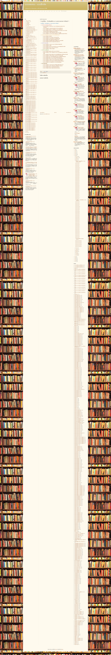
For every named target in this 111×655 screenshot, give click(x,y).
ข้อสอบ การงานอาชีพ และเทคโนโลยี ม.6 (79, 292)
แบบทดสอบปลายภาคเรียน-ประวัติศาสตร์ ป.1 (30, 55)
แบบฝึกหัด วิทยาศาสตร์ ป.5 (78, 554)
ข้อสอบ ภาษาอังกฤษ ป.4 (77, 385)
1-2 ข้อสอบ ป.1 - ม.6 (28, 21)
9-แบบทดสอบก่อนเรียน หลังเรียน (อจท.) (30, 44)
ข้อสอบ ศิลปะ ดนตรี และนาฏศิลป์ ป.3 (79, 439)
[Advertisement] (46, 15)
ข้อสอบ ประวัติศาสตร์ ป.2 (77, 335)
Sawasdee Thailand (77, 133)
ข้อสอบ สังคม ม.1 (76, 456)
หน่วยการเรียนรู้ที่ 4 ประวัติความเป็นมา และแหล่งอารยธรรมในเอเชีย (53, 55)
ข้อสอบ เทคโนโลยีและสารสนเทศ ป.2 (79, 319)
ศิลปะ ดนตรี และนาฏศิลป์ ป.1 (78, 612)
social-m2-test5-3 (77, 164)
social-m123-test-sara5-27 (78, 240)
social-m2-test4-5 (77, 173)
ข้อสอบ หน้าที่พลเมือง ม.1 (77, 496)
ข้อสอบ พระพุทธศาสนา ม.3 (78, 357)
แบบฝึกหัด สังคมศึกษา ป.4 (77, 557)
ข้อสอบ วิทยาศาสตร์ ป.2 (77, 426)
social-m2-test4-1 (77, 178)
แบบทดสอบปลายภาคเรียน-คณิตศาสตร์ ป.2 (31, 54)
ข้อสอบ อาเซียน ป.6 (77, 511)
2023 (75, 154)
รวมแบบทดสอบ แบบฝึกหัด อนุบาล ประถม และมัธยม (79, 91)
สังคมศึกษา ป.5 (76, 628)
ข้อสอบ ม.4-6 (76, 403)
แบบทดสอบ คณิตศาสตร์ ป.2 (78, 534)
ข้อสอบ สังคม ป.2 (76, 452)
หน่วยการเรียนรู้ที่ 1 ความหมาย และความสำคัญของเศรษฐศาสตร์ (52, 44)
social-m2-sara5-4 (77, 201)
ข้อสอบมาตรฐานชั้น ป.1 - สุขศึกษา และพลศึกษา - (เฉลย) (81, 128)
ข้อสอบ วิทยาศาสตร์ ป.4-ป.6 (78, 429)
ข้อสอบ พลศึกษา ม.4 (77, 365)
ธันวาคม (76, 156)
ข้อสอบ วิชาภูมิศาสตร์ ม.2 (77, 413)
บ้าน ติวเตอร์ (76, 126)
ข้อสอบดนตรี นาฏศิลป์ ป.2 (78, 306)
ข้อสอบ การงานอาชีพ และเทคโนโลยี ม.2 (79, 283)
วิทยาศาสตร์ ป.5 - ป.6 (77, 609)
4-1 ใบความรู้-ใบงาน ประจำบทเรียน (30, 28)
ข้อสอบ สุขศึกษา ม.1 (77, 478)
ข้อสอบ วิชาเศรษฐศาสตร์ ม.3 (78, 419)
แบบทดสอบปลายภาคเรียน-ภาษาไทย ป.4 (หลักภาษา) (30, 67)
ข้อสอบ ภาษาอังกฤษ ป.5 (77, 387)
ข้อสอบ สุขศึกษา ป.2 (77, 473)
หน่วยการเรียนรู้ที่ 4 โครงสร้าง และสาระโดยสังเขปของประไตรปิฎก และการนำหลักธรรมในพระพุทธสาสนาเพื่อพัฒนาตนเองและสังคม (55, 31)
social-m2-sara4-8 (77, 208)
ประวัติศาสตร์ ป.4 (76, 575)
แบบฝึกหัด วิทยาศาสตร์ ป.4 (78, 553)
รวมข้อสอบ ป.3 (76, 602)
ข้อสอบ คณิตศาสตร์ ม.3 (77, 305)
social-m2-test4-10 (77, 167)
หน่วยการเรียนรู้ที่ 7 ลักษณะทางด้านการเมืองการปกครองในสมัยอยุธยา (53, 58)
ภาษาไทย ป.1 (76, 584)
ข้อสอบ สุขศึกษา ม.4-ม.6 (77, 482)
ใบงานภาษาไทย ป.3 (77, 562)
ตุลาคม (76, 158)
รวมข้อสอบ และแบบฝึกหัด (78, 141)
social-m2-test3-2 (77, 183)
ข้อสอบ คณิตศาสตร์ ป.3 (77, 297)
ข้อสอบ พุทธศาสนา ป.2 (77, 368)
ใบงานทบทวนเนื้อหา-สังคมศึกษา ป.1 (30, 128)
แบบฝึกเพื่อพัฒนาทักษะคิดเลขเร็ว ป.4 (79, 545)
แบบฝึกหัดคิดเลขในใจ (77, 547)
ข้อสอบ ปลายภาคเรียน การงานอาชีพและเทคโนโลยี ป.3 (79, 346)
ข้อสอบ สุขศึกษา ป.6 (77, 477)
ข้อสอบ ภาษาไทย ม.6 (77, 381)
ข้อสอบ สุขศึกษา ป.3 (77, 474)
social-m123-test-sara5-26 (78, 241)
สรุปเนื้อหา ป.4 (76, 615)
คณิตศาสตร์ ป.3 (76, 525)
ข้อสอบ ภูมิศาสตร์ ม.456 (77, 395)
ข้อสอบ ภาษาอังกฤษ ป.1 (77, 382)
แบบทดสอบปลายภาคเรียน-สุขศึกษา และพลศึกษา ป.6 (30, 94)
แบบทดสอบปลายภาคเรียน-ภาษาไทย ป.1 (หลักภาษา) (30, 62)
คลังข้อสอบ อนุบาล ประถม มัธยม (79, 54)
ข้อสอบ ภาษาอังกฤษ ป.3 (77, 384)
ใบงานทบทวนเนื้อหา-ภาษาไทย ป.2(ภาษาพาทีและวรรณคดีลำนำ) (31, 114)
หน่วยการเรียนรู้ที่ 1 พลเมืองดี (47, 36)
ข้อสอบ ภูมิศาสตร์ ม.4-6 (77, 396)
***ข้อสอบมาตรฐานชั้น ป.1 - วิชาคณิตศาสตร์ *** (30, 169)
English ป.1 (75, 643)
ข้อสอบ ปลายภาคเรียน (77, 345)
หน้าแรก (55, 112)
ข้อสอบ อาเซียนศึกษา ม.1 (77, 517)
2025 (75, 151)
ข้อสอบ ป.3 (75, 328)
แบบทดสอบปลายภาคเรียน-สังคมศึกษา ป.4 (31, 87)
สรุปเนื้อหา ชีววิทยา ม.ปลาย (78, 614)
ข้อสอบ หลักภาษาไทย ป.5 (77, 504)
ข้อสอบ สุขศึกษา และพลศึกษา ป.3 (78, 487)
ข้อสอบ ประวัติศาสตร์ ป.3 (77, 336)
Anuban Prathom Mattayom (78, 67)
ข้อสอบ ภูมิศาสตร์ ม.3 (77, 394)
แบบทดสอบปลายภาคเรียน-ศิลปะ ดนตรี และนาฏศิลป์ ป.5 (31, 83)
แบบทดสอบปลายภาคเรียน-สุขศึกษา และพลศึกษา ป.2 (30, 89)
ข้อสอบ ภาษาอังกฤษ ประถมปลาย (78, 389)
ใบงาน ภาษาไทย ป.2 (77, 561)
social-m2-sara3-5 (77, 218)
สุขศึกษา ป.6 (76, 637)
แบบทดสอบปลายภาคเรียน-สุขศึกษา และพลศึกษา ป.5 (30, 93)
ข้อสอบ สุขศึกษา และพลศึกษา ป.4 (78, 488)
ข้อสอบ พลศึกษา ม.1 (77, 362)
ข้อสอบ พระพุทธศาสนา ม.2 (78, 356)
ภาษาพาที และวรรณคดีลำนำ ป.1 (78, 591)
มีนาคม (76, 252)
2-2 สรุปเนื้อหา (27, 23)
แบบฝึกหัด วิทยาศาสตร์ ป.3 (78, 552)
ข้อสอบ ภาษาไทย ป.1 (77, 369)
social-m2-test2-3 (77, 189)
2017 (75, 261)
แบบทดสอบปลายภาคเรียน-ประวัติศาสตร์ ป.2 (30, 57)
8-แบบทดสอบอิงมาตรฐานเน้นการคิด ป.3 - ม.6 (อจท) (31, 37)
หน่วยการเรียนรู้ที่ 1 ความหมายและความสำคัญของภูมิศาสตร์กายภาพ (53, 64)
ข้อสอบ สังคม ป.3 (76, 453)
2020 (75, 257)
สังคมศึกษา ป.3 (76, 626)
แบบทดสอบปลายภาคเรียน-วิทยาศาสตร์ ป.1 (31, 72)
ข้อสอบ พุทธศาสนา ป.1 (77, 367)
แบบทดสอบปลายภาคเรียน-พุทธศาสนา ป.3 (31, 60)
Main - (75, 122)
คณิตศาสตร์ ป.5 (76, 527)
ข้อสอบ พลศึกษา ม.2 (77, 363)
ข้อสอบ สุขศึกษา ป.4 (77, 475)
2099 (75, 149)
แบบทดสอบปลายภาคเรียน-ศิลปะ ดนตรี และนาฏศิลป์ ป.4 (31, 81)
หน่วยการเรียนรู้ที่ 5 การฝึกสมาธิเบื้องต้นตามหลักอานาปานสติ (52, 32)
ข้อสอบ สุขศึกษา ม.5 (77, 483)
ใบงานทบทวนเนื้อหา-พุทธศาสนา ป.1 (30, 109)
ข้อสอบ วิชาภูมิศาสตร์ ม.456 (78, 415)
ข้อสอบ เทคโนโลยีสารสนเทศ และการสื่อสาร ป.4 (79, 321)
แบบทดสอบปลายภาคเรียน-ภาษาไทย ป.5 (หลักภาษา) (30, 69)
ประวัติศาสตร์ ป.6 (76, 577)
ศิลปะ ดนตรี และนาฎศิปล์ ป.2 (78, 611)
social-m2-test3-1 (77, 184)
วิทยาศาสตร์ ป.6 (76, 610)
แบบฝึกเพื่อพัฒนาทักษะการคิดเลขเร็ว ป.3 (79, 541)
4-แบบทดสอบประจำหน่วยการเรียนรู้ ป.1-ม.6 (31, 29)
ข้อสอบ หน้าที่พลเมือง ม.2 (77, 497)
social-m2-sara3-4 (77, 219)
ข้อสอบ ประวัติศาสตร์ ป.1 (77, 334)
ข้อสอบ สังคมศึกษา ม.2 (77, 469)
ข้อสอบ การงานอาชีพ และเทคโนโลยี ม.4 (79, 287)
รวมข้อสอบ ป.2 (76, 601)
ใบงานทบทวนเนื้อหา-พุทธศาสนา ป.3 (30, 111)
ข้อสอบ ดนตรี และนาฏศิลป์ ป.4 (78, 308)
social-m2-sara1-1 (77, 237)
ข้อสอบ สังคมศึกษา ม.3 (77, 470)
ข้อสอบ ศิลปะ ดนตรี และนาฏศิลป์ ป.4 (79, 440)
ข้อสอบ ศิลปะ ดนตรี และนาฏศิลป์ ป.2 (79, 438)
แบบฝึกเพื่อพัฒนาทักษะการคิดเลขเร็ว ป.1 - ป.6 (31, 99)
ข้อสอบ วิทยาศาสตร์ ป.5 (77, 430)
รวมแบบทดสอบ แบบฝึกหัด (78, 83)
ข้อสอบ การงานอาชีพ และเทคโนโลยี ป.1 (79, 270)
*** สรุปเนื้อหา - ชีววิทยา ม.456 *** (79, 68)
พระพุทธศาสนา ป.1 (77, 579)
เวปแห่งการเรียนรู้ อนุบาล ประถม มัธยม (80, 121)
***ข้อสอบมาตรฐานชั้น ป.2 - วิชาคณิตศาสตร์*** (30, 181)
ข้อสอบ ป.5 (75, 330)
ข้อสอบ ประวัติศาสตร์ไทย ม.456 (78, 333)
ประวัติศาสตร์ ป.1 (76, 573)
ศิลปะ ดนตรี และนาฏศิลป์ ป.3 (78, 613)
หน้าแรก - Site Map (28, 157)
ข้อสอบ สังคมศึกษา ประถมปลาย (78, 467)
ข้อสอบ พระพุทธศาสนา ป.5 (78, 353)
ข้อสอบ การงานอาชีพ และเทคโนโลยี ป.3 (79, 273)
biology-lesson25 (80, 77)
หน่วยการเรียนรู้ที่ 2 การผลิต (47, 45)
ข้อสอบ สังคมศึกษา (77, 458)
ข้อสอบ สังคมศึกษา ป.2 (77, 460)
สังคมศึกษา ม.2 (44, 72)
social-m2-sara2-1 (77, 230)
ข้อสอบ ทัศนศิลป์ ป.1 (77, 312)
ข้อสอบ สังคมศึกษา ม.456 (77, 471)
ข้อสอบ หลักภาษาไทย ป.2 (77, 501)
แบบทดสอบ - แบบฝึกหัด (35, 4)
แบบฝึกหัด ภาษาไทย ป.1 (77, 548)
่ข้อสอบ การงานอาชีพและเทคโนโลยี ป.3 (79, 275)
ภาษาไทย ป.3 (76, 586)
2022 (75, 155)
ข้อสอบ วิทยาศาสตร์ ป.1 (77, 425)
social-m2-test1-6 (77, 192)
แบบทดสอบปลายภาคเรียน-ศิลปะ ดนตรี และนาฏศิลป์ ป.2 (31, 80)
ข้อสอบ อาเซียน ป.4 (77, 509)
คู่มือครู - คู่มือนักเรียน (77, 48)
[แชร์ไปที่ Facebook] (46, 71)
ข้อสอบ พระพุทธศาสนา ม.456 (78, 359)
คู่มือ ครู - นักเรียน (77, 97)
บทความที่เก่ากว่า (68, 112)
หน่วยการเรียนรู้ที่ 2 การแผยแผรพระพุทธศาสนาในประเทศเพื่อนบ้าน (53, 28)
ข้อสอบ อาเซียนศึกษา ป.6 (77, 516)
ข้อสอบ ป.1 (75, 326)
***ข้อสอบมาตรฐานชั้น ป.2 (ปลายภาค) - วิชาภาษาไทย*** (30, 186)
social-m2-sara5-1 (77, 205)
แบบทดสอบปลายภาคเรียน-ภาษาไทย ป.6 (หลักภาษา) (30, 71)
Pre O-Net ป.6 (27, 132)
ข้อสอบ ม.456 (76, 402)
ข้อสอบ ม (75, 397)
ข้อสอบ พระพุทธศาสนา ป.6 (78, 354)
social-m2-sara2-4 (77, 226)
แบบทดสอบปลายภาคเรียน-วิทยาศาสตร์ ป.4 (31, 74)
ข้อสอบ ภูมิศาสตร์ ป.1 (77, 390)
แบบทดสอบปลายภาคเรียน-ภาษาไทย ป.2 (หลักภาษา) (30, 64)
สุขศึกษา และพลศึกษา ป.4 (77, 640)
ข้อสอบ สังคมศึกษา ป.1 (77, 459)
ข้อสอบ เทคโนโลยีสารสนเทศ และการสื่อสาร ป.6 (79, 325)
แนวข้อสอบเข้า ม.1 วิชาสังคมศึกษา (79, 533)
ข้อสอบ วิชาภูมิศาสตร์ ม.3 (77, 414)
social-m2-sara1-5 (77, 232)
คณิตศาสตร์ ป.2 (76, 524)
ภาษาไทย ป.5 (76, 588)
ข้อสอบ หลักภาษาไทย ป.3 (77, 502)
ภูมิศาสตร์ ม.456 (76, 599)
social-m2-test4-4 (77, 174)
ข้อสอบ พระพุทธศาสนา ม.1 (78, 355)
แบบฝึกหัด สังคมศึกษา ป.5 (77, 558)
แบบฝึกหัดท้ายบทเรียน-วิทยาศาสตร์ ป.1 (30, 100)
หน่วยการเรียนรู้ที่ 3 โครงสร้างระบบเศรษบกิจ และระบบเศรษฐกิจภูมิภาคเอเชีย (54, 46)
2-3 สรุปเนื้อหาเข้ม (27, 24)
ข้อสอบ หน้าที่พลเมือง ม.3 (77, 498)
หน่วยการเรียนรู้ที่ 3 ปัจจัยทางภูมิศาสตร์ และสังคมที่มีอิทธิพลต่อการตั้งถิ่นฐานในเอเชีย (55, 54)
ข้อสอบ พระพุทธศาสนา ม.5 (78, 360)
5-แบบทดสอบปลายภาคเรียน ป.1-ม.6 (30, 30)
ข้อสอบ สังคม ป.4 (76, 454)
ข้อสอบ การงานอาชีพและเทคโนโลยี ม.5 (79, 290)
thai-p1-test (76, 98)
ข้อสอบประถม (76, 332)
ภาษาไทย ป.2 (76, 585)
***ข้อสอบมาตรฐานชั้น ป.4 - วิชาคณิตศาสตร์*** (30, 142)
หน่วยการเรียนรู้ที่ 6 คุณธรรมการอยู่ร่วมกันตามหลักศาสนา (51, 41)
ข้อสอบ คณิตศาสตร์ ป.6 (77, 301)
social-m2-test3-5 (77, 179)
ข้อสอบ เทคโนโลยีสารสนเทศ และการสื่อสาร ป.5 (79, 323)
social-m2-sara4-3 (77, 214)
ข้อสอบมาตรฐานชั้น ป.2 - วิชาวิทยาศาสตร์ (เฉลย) (81, 116)
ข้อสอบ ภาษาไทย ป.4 (77, 372)
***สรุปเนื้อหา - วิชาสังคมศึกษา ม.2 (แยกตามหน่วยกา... (80, 200)
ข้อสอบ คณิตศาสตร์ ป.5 (77, 300)
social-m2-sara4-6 (77, 211)
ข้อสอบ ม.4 (75, 401)
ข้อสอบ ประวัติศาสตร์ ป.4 (77, 337)
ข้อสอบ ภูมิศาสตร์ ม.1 (77, 392)
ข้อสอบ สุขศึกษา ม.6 (77, 484)
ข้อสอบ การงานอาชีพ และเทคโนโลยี (79, 269)
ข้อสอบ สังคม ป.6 (76, 455)
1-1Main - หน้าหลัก (27, 20)
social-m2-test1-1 (77, 198)
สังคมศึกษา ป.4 (76, 627)
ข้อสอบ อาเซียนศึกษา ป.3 (77, 513)
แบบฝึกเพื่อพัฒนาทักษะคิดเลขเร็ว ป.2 (79, 544)
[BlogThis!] (44, 71)
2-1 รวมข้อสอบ (27, 22)
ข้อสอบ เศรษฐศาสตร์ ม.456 (78, 449)
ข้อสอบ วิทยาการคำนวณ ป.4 (78, 423)
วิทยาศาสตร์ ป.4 (76, 607)
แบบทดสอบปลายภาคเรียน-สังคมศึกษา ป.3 (31, 86)
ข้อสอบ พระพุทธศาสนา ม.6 (78, 361)
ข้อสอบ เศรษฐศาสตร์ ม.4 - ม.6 (78, 450)
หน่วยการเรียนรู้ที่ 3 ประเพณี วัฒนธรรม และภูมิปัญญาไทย (51, 38)
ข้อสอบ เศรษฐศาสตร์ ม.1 (77, 446)
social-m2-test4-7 (77, 171)
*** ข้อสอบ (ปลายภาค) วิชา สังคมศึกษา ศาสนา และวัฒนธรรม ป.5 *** (79, 49)
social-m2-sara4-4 (77, 213)
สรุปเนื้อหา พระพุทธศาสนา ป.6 (78, 617)
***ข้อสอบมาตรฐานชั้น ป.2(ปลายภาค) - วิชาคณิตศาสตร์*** (30, 136)
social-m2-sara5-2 (77, 204)
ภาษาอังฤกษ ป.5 (76, 598)
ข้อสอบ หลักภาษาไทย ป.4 (77, 503)
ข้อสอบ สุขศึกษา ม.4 (77, 481)
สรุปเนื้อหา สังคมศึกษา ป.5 (78, 623)
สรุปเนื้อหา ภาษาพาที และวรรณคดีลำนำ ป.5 (79, 619)
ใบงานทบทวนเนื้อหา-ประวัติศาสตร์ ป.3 (30, 108)
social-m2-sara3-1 (77, 223)
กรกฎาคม (76, 249)
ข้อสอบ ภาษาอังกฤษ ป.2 (77, 383)
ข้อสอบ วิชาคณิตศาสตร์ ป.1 (78, 410)
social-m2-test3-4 (77, 180)
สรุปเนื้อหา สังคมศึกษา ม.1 (78, 624)
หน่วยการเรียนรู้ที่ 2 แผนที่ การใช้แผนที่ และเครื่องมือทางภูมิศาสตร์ (52, 65)
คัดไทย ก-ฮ (75, 530)
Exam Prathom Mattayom (78, 103)
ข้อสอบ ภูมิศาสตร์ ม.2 (77, 393)
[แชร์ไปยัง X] (45, 71)
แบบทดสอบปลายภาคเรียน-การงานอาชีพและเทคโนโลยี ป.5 (30, 49)
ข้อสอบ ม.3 (75, 400)
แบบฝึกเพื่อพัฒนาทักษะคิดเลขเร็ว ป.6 (79, 546)
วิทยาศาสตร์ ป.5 (76, 608)
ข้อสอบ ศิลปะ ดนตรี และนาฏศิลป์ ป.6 (79, 442)
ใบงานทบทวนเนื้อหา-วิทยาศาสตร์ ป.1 (30, 122)
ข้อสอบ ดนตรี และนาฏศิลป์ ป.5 (78, 309)
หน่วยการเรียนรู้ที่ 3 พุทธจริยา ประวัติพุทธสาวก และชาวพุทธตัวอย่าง (53, 29)
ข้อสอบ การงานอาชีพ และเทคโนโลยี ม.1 (79, 281)
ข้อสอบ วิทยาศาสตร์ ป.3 (77, 427)
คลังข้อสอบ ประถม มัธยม (78, 109)
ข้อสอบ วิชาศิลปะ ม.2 (77, 417)
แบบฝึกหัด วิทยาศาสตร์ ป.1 (78, 550)
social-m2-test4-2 (77, 177)
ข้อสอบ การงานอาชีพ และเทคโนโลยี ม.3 (79, 285)
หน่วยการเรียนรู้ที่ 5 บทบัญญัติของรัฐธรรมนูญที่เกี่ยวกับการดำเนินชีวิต (53, 40)
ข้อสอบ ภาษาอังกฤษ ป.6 (77, 388)
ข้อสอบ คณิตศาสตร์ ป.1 (77, 295)
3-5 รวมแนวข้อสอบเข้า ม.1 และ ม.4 (30, 26)
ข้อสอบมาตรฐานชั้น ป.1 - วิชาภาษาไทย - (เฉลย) (81, 105)
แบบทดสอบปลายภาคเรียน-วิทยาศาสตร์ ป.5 (31, 75)
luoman (56, 649)
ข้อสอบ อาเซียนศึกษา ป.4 (77, 514)
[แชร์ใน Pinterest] (47, 71)
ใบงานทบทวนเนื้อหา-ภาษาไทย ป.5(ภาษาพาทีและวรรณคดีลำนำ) (31, 120)
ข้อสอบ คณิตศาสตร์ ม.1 (77, 303)
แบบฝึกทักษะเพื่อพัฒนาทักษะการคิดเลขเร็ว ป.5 (80, 540)
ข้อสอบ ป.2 (75, 327)
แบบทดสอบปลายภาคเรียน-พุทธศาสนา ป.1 (31, 58)
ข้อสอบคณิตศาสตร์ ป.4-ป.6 (78, 299)
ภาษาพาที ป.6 (76, 590)
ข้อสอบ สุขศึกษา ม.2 (77, 479)
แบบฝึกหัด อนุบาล (76, 559)
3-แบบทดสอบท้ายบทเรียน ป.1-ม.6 (29, 27)
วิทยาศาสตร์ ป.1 (76, 604)
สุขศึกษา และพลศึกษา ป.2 (77, 638)
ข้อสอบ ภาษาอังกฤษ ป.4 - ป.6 (78, 386)
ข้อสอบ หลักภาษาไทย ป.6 (77, 505)
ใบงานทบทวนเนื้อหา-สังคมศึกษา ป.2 (30, 129)
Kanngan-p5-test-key (80, 110)
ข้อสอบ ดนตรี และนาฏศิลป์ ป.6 (78, 310)
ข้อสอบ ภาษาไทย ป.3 (77, 371)
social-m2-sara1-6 (77, 231)
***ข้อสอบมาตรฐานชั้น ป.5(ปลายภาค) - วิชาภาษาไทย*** (30, 152)
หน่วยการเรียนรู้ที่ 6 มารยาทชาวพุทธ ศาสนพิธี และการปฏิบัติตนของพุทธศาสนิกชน (55, 33)
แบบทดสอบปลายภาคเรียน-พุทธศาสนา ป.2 (31, 59)
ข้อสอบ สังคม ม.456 (77, 457)
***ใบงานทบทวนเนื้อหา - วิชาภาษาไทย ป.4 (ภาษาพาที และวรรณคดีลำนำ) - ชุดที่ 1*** (31, 147)
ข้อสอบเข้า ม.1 (76, 294)
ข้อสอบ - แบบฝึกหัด (77, 76)
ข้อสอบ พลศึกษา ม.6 (77, 366)
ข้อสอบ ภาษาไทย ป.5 (77, 373)
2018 (75, 260)
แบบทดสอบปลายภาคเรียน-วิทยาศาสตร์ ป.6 (31, 76)
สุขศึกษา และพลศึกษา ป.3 (77, 639)
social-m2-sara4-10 (77, 206)
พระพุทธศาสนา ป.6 (77, 583)
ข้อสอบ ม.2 (75, 399)
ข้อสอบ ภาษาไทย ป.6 (77, 374)
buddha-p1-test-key (80, 92)
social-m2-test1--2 (77, 197)
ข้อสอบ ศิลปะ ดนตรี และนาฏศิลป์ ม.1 (79, 443)
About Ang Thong (77, 136)
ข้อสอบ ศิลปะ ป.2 (76, 444)
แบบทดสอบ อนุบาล (77, 537)
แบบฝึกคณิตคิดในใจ (77, 538)
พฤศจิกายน (77, 157)
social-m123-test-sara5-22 (78, 246)
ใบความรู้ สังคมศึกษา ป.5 (77, 560)
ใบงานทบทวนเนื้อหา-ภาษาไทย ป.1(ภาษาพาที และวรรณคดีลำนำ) (31, 112)
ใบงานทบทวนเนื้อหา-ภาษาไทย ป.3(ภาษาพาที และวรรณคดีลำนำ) (31, 116)
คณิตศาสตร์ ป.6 (76, 528)
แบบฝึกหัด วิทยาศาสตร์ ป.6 (78, 555)
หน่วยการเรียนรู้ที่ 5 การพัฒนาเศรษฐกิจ (49, 48)
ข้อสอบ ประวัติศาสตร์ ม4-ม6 (78, 344)
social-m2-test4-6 (77, 172)
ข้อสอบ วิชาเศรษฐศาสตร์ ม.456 (78, 420)
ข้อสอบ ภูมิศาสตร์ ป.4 (77, 391)
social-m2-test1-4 (77, 195)
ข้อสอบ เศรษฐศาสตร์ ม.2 (77, 447)
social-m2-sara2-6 (77, 224)
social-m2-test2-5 (77, 186)
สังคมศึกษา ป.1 (76, 625)
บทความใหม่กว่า (42, 112)
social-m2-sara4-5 (77, 212)
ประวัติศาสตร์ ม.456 (77, 578)
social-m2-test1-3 (77, 196)
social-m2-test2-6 (77, 185)
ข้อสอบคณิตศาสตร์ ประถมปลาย (78, 302)
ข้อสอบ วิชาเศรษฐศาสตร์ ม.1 (78, 418)
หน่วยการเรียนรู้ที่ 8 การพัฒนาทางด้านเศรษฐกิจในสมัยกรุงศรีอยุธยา (53, 59)
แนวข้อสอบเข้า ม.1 (77, 532)
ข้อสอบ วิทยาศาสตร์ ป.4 (77, 428)
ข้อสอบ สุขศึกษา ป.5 (77, 476)
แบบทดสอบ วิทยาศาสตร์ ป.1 (78, 535)
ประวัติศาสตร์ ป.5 (76, 576)
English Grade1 (76, 644)
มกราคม (76, 255)
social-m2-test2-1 (77, 191)
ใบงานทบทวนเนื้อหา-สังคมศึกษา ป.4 (30, 130)
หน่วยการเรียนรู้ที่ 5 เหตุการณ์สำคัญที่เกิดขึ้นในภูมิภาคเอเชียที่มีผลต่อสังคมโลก (54, 56)
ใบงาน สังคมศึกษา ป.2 (77, 571)
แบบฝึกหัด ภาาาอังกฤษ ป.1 (78, 549)
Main (75, 142)
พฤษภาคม (76, 251)
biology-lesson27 (80, 84)
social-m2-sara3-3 (77, 220)
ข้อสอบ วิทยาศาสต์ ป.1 (77, 424)
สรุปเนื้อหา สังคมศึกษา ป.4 (78, 622)
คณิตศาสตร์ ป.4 (76, 526)
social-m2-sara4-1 (77, 217)
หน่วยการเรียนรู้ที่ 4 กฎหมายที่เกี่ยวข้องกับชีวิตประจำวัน (51, 39)
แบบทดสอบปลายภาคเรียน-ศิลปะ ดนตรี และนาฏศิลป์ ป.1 (31, 78)
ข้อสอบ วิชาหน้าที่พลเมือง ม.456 (78, 422)
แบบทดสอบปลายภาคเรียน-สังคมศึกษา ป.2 (31, 85)
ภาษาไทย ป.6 (76, 589)
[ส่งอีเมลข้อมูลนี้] (44, 71)
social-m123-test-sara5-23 (78, 245)
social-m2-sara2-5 (77, 225)
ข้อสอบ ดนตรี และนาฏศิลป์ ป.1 (78, 307)
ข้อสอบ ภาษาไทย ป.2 (77, 370)
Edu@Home (76, 136)
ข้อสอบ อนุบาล (76, 506)
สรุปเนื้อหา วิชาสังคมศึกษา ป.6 (78, 621)
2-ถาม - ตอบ (27, 25)
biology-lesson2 (80, 62)
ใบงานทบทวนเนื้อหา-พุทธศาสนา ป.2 (30, 110)
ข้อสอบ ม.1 (75, 398)
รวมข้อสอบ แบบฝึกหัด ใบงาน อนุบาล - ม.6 (80, 61)
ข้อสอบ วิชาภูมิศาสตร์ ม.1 (77, 412)
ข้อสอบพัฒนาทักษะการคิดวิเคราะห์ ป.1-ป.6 (31, 45)
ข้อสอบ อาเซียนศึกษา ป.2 (77, 512)
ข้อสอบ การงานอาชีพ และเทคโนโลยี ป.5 (79, 278)
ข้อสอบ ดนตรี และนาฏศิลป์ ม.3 (78, 311)
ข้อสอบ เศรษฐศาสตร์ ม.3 (77, 448)
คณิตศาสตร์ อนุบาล (77, 529)
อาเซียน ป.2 (76, 642)
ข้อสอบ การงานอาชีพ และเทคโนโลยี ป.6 (79, 280)
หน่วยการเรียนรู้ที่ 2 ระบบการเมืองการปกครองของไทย (51, 37)
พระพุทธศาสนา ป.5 (77, 582)
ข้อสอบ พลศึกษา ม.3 (77, 364)
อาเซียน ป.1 (76, 641)
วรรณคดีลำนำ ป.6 (76, 603)
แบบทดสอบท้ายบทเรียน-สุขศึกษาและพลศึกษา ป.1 (30, 46)
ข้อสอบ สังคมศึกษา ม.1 (77, 468)
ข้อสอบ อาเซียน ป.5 (77, 510)
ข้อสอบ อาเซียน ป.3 (77, 508)
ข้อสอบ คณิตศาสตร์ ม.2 (77, 304)
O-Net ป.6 (26, 131)
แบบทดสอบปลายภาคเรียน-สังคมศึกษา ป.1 (31, 84)
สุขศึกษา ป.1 (76, 636)
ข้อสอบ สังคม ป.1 (76, 451)
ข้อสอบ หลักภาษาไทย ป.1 (77, 500)
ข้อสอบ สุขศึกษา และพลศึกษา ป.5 (78, 489)
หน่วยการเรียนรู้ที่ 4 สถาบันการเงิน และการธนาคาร (50, 47)
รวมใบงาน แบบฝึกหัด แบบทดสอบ (79, 73)
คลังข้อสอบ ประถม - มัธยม (78, 115)
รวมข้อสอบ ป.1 (76, 600)
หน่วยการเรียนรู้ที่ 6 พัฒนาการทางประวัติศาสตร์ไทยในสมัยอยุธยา (52, 57)
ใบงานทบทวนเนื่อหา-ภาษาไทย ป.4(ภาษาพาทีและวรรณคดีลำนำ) (31, 118)
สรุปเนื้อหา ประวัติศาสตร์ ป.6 (78, 616)
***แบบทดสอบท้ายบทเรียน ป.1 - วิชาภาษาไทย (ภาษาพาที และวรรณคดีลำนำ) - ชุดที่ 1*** (31, 163)
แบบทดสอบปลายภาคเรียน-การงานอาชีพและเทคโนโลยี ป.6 (30, 53)
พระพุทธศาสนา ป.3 (77, 580)
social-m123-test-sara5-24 (78, 244)
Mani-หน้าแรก (76, 73)
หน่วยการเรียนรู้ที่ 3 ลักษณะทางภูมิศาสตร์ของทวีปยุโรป (51, 66)
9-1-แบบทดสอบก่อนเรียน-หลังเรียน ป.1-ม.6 (31, 38)
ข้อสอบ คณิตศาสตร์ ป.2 (77, 296)
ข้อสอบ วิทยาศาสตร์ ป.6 (77, 431)
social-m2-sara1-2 (77, 236)
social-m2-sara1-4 (77, 233)
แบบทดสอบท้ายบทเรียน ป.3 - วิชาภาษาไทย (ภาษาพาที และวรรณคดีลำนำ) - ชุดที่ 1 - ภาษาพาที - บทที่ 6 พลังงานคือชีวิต (32, 174)
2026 (75, 150)
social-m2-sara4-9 (77, 207)
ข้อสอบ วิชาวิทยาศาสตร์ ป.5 (78, 416)
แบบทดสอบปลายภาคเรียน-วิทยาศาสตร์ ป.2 (31, 73)
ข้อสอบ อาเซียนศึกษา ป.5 (77, 515)
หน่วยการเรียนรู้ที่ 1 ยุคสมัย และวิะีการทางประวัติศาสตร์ (51, 51)
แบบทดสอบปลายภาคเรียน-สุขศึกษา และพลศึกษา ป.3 (30, 91)
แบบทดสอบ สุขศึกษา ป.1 (77, 536)
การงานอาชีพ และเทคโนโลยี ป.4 (78, 267)
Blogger (62, 649)
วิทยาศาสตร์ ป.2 (76, 605)
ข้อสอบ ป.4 (75, 329)
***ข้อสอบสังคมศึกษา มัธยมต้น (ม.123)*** (79, 239)
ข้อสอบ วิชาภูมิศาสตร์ (77, 411)
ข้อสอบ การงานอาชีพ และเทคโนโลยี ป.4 (79, 276)
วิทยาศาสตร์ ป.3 (76, 606)
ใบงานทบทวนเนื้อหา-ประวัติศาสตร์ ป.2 (30, 107)
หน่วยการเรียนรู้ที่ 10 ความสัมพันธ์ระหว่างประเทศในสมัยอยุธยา (52, 62)
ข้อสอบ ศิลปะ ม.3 (76, 445)
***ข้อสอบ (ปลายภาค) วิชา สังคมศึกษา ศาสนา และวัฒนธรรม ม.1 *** (79, 56)
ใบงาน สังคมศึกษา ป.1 (77, 570)
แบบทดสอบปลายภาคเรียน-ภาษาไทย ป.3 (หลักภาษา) (30, 66)
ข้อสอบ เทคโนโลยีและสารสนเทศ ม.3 (79, 320)
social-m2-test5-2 (77, 165)
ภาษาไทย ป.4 (76, 587)
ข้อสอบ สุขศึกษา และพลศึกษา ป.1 (78, 485)
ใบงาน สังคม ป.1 (76, 569)
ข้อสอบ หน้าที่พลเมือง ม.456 (78, 499)
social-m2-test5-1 (77, 166)
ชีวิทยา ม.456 (76, 531)
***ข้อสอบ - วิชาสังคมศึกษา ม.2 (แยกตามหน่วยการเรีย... (80, 161)
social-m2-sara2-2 (77, 229)
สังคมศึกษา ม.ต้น (76, 635)
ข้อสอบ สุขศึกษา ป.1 (77, 472)
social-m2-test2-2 (77, 190)
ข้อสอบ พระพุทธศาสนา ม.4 (78, 358)
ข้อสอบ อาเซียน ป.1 (77, 507)
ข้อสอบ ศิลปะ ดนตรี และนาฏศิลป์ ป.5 (79, 441)
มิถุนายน (76, 250)
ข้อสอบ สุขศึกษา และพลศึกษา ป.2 (78, 486)
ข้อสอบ (75, 268)
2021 (75, 256)
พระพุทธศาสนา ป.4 (77, 581)
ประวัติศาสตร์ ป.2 (76, 574)
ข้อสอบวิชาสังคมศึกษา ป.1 (78, 421)
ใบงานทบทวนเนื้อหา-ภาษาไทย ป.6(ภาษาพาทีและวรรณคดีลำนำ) (31, 121)
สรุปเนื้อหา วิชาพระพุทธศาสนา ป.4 (79, 620)
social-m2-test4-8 (77, 170)
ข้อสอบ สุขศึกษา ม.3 (77, 480)
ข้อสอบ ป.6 (75, 331)
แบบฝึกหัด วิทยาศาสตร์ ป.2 (78, 551)
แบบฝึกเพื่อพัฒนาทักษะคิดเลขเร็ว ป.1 (79, 543)
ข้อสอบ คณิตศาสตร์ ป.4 (77, 298)
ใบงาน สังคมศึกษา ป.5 (77, 572)
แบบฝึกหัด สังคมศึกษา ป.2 (77, 556)
